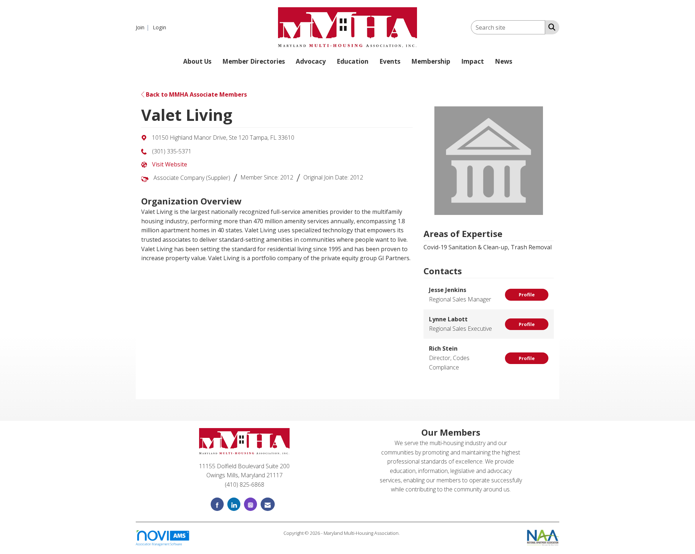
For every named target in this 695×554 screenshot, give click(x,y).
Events (389, 61)
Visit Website (169, 164)
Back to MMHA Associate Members (195, 94)
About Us (197, 61)
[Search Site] (550, 26)
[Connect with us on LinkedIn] (233, 504)
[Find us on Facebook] (217, 504)
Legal (406, 533)
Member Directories (253, 61)
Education (352, 61)
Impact (472, 61)
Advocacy (311, 61)
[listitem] (143, 27)
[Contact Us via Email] (268, 504)
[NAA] (543, 537)
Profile (527, 294)
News (503, 61)
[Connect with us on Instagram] (250, 504)
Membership (430, 61)
